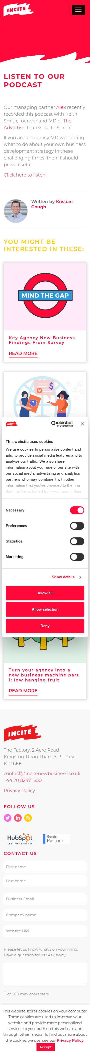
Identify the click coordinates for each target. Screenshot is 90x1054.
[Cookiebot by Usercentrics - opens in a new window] (54, 424)
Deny (45, 626)
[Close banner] (82, 424)
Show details (63, 577)
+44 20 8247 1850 (23, 780)
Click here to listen (25, 175)
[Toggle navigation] (78, 10)
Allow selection (45, 609)
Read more (23, 353)
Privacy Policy (19, 790)
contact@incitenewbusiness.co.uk (42, 773)
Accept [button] (46, 1047)
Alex (61, 107)
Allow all (45, 593)
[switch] (77, 526)
